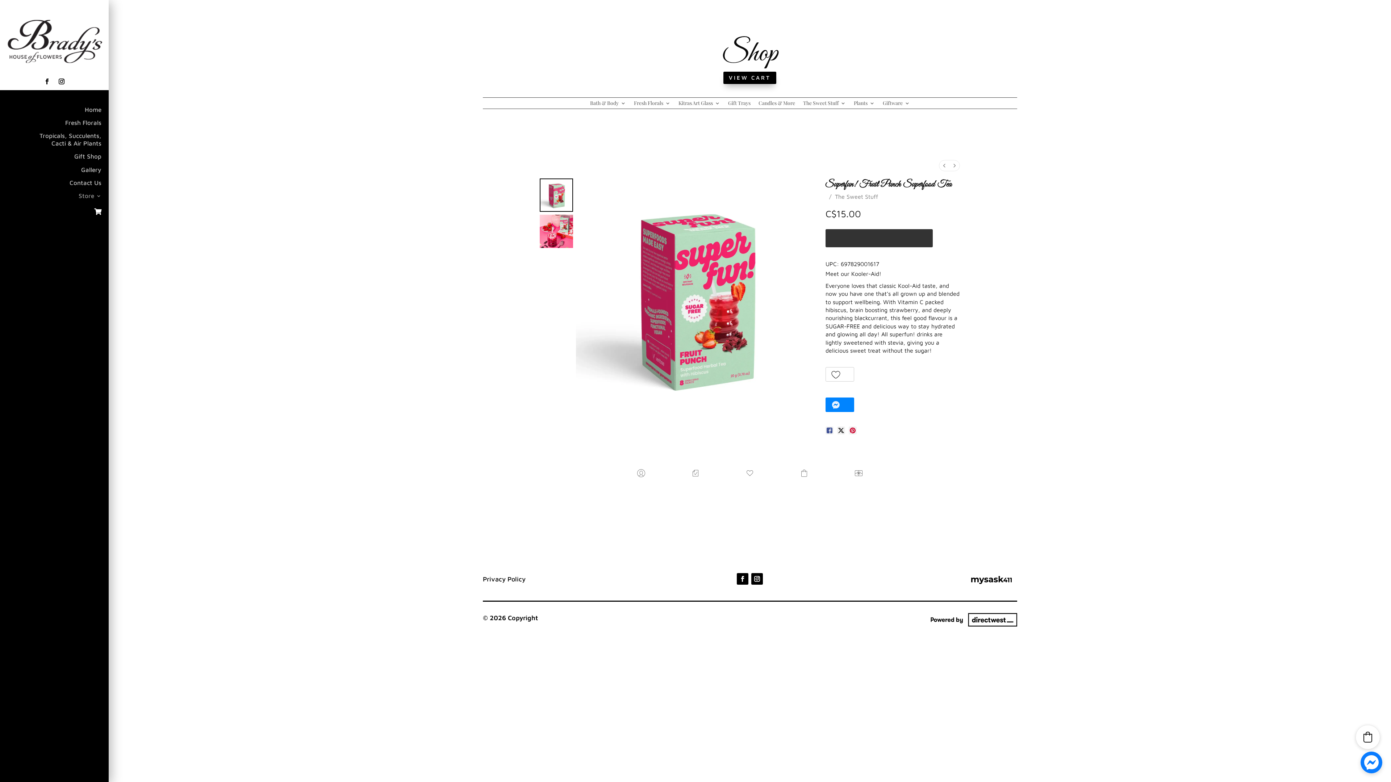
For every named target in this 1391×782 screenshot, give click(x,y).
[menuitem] (944, 165)
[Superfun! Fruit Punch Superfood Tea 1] (556, 231)
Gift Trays (739, 103)
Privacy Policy (504, 579)
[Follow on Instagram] (61, 81)
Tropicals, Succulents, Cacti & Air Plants (70, 139)
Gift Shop (87, 156)
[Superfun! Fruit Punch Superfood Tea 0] (556, 195)
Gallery (91, 169)
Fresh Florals (83, 122)
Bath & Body (604, 103)
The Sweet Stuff (821, 103)
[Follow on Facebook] (47, 81)
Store (86, 195)
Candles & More (777, 103)
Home (93, 109)
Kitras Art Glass (695, 103)
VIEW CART (750, 78)
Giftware (893, 103)
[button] (840, 374)
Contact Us (85, 182)
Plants (861, 103)
